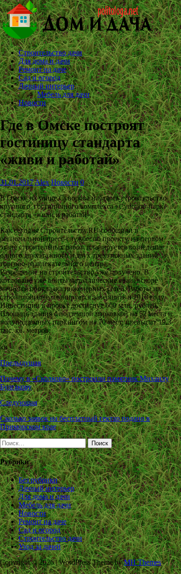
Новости (32, 102)
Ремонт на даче (42, 69)
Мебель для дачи (63, 94)
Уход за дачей (40, 546)
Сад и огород (39, 77)
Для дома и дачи (44, 61)
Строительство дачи (50, 52)
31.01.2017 (16, 182)
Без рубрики (38, 480)
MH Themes (142, 562)
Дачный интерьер (46, 86)
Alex (42, 182)
